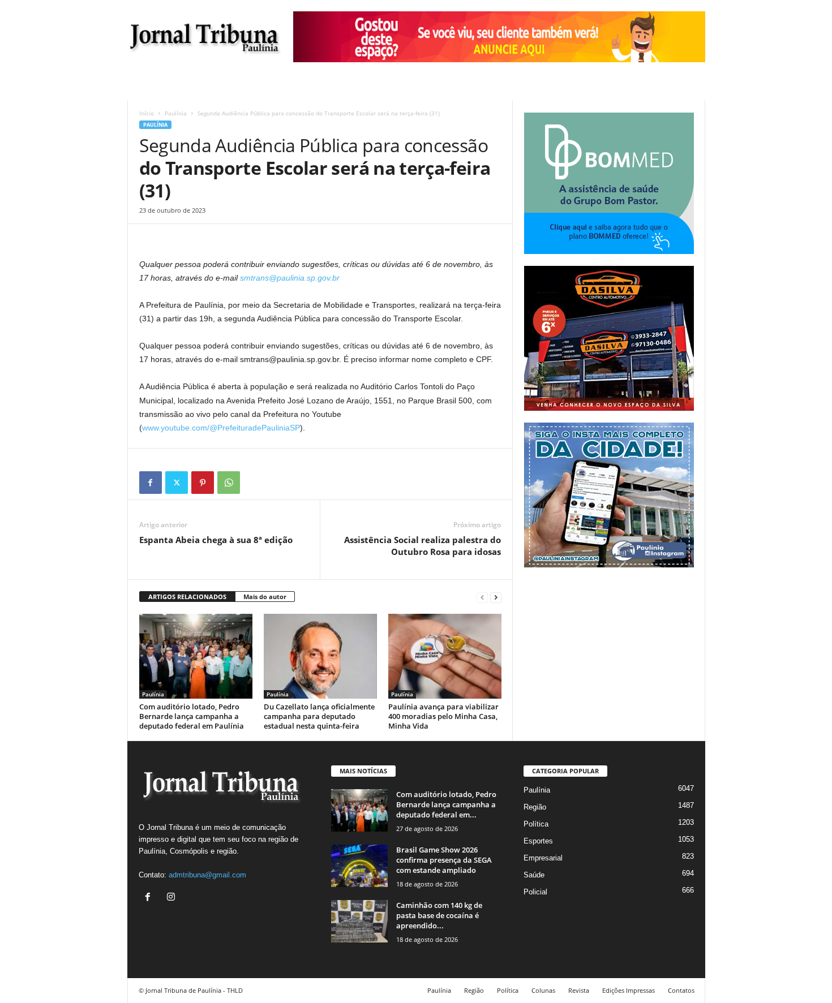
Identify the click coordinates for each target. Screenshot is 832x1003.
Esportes (538, 841)
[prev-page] (482, 597)
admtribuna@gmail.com (207, 875)
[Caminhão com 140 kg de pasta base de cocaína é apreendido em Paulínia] (359, 921)
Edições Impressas (628, 990)
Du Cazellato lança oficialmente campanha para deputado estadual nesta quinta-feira (319, 716)
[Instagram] (172, 898)
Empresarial (543, 858)
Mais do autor (264, 596)
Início (146, 113)
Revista (578, 990)
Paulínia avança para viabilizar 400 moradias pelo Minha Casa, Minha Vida (443, 716)
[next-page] (495, 597)
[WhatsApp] (228, 482)
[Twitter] (176, 482)
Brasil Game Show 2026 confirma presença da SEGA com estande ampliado (444, 860)
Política (536, 824)
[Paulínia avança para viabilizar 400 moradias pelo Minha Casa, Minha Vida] (444, 656)
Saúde (534, 875)
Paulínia (176, 113)
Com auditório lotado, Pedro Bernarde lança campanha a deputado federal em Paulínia (191, 716)
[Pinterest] (202, 482)
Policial (535, 892)
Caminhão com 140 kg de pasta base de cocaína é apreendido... (439, 915)
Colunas (543, 990)
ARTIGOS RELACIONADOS (187, 596)
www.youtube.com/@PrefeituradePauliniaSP (221, 427)
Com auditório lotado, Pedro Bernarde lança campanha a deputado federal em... (446, 804)
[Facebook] (150, 482)
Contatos (681, 990)
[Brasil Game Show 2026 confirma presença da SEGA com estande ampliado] (359, 866)
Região (535, 807)
